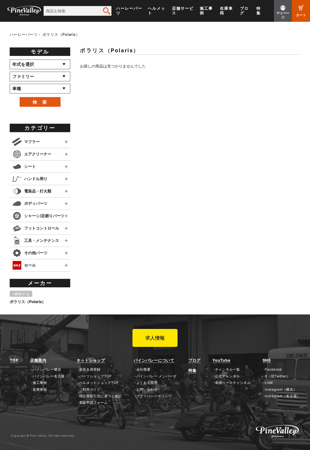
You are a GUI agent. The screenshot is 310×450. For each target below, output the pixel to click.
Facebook (273, 369)
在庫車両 (226, 10)
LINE (269, 383)
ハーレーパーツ (129, 10)
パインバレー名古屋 (49, 376)
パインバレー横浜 (47, 369)
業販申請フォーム (93, 402)
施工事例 (206, 10)
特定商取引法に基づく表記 (100, 396)
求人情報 (155, 338)
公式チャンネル (227, 376)
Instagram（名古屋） (282, 396)
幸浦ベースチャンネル (233, 383)
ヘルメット (156, 10)
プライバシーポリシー (154, 396)
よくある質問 (147, 383)
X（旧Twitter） (277, 376)
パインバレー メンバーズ (156, 376)
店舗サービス (183, 10)
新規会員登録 (90, 369)
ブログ (244, 10)
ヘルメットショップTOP (99, 383)
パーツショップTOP (95, 376)
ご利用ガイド (90, 389)
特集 (258, 10)
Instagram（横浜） (281, 389)
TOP (14, 360)
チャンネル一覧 (227, 369)
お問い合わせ (147, 389)
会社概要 (143, 369)
